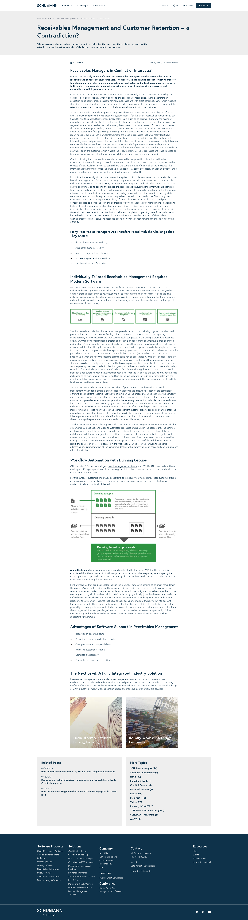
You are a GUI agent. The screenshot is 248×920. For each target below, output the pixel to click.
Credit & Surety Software (48, 869)
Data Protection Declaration (143, 866)
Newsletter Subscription (141, 871)
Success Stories (200, 859)
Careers (189, 6)
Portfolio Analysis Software (80, 888)
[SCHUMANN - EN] (47, 5)
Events (196, 855)
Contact (202, 6)
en (177, 6)
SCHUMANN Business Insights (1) (147, 810)
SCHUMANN (42, 19)
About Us (103, 853)
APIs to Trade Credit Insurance (81, 877)
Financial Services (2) (141, 789)
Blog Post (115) (138, 798)
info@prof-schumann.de (141, 853)
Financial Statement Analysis (81, 859)
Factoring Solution (45, 862)
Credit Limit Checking (78, 855)
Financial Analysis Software (49, 880)
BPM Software (74, 880)
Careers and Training (108, 857)
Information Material (202, 862)
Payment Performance (77, 873)
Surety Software (44, 873)
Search (165, 6)
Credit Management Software (50, 851)
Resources (98, 6)
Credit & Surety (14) (141, 785)
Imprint (134, 862)
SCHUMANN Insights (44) (143, 768)
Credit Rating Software (78, 851)
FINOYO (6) (136, 794)
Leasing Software (44, 865)
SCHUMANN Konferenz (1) (144, 815)
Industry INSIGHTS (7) (141, 806)
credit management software (122, 466)
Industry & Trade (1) (140, 781)
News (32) (135, 777)
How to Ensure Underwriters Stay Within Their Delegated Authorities (78, 772)
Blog (52, 19)
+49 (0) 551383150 (139, 857)
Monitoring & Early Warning (80, 884)
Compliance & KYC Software (81, 862)
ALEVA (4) (135, 819)
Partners (103, 868)
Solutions (66, 6)
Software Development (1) (144, 773)
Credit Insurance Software (48, 877)
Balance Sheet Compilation (111, 878)
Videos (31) (136, 802)
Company (82, 6)
